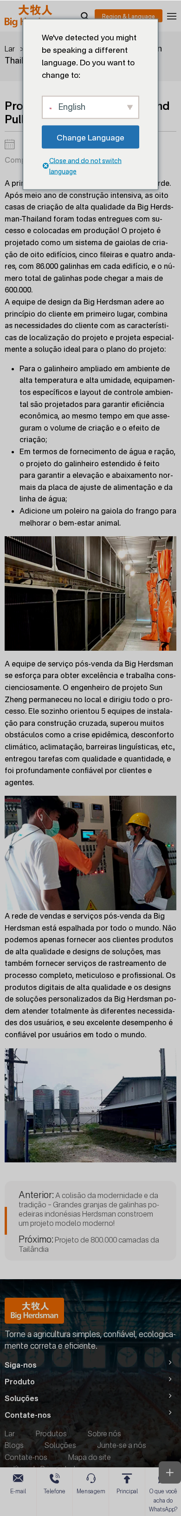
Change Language (90, 137)
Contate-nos (26, 1457)
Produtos (51, 1433)
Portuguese (128, 15)
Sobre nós (104, 1433)
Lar (10, 48)
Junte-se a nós (121, 1445)
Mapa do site (89, 1457)
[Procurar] (84, 15)
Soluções (60, 1445)
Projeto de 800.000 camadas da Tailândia (89, 1244)
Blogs (14, 1445)
